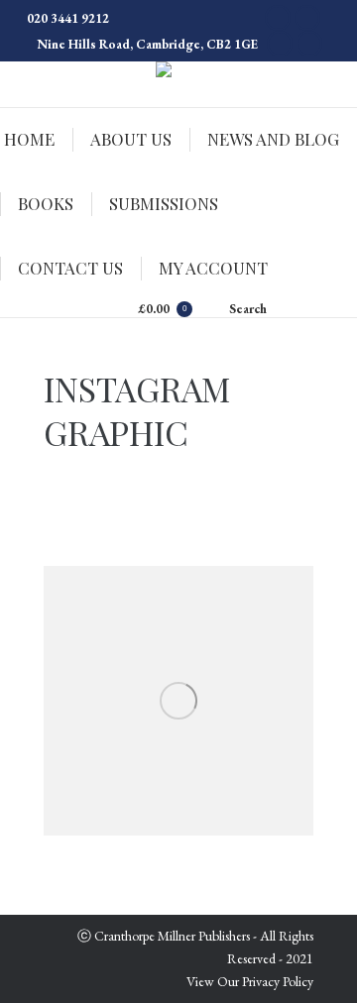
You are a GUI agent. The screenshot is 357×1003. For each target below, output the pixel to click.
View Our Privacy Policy (249, 981)
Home (297, 390)
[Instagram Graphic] (178, 701)
